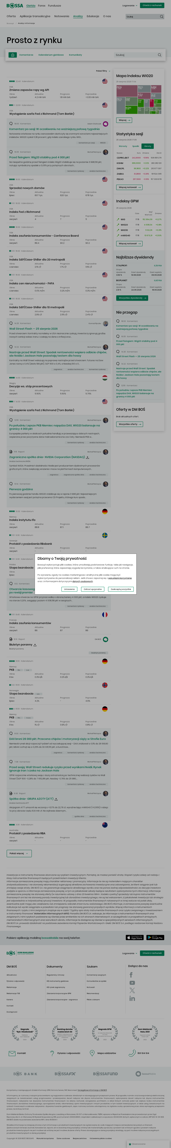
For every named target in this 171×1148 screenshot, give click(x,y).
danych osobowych (82, 581)
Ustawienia (69, 589)
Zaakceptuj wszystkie (121, 589)
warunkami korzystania (120, 578)
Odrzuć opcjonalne (93, 589)
